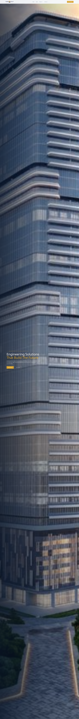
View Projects (10, 367)
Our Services (18, 367)
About (37, 1)
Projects (40, 1)
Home (33, 1)
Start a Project (70, 1)
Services (45, 1)
